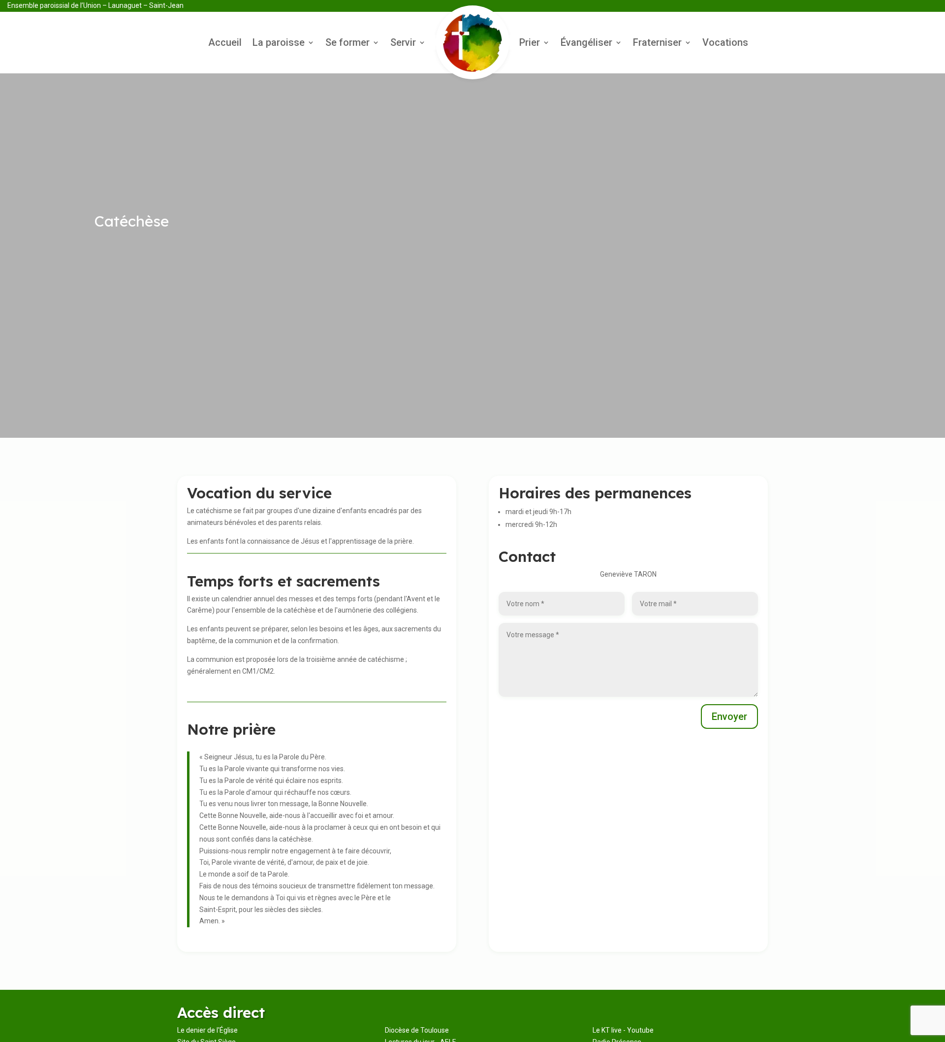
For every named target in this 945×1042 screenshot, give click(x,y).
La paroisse (278, 43)
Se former (347, 43)
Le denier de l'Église (207, 1030)
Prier (529, 43)
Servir (403, 43)
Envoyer (729, 716)
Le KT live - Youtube (623, 1030)
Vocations (725, 43)
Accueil (225, 43)
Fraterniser (657, 43)
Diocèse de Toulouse (417, 1030)
